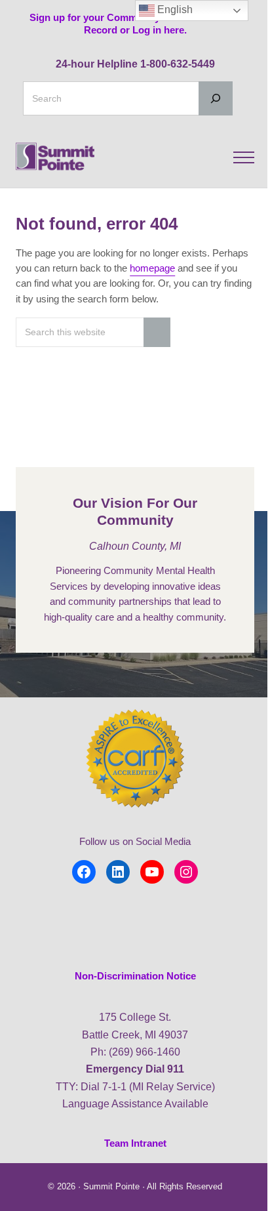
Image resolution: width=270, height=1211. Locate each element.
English (174, 9)
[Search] (216, 98)
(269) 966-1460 (144, 1051)
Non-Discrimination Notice (135, 976)
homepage (152, 268)
